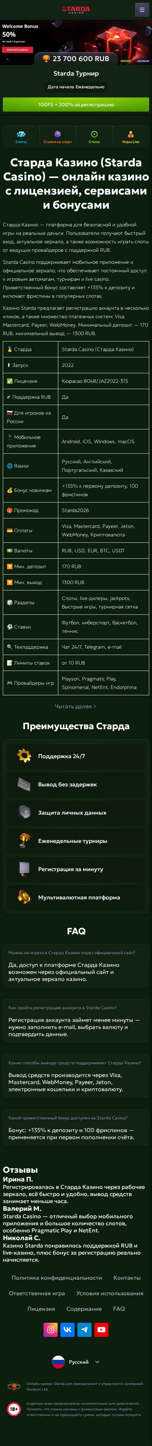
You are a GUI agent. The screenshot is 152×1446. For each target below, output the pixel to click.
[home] (76, 10)
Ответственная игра (37, 1293)
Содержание (84, 1308)
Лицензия (41, 1308)
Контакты (127, 1277)
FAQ (119, 1308)
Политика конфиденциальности (57, 1277)
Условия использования (110, 1293)
